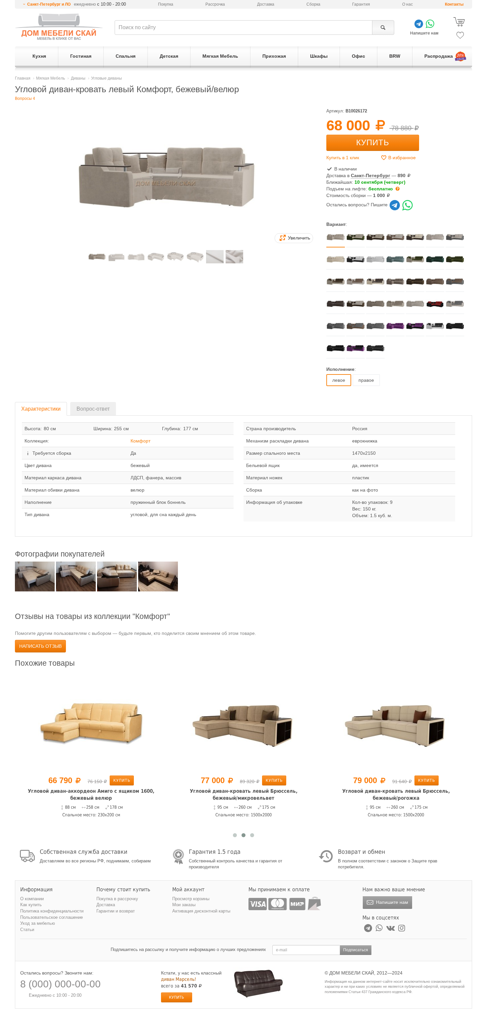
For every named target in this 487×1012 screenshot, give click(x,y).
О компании (32, 898)
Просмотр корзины (190, 898)
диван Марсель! (178, 979)
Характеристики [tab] (41, 409)
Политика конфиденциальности (51, 911)
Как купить (31, 904)
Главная (22, 78)
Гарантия (361, 4)
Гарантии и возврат (115, 911)
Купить (372, 142)
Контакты (454, 4)
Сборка (313, 4)
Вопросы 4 (25, 98)
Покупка (165, 4)
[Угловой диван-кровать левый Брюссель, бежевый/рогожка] (396, 722)
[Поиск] (383, 27)
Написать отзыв (40, 646)
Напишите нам (391, 902)
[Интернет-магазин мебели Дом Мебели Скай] (59, 27)
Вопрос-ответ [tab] (93, 409)
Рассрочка (215, 4)
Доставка (265, 4)
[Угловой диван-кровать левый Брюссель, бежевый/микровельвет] (243, 722)
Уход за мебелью (37, 923)
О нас (407, 4)
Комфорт (140, 440)
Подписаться (355, 950)
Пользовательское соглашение (51, 917)
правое (366, 380)
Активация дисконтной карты (201, 911)
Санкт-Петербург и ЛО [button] (49, 4)
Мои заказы (183, 904)
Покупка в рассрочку (117, 898)
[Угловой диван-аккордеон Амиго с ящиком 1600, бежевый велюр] (91, 722)
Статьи (27, 929)
